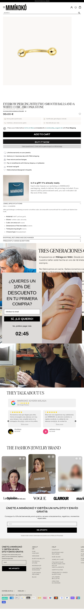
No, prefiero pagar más (22, 326)
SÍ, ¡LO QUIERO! (22, 318)
